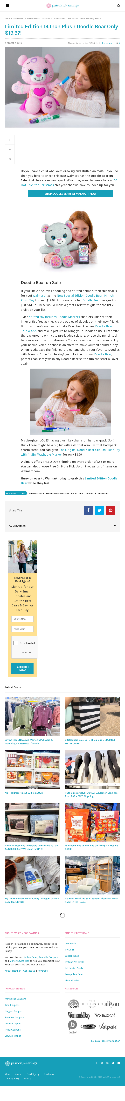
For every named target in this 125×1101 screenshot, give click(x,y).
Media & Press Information (105, 1040)
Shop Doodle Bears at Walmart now (70, 193)
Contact (18, 1074)
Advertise (43, 970)
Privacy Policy (13, 1078)
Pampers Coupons (14, 1017)
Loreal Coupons (13, 1023)
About (8, 1074)
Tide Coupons (12, 1005)
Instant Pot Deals (74, 961)
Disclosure (49, 1074)
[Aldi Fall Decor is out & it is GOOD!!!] (32, 769)
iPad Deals (70, 943)
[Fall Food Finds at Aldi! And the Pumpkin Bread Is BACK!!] (92, 822)
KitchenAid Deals (74, 968)
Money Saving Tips (19, 960)
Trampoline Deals (74, 974)
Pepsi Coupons (13, 1029)
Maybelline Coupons (15, 998)
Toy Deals (45, 18)
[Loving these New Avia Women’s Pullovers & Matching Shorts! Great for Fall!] (32, 716)
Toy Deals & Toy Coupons (97, 493)
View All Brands (13, 1035)
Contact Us (29, 970)
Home (7, 18)
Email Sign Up (33, 1074)
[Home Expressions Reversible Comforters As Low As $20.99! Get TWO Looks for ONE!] (32, 822)
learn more (107, 43)
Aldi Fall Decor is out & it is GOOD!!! (24, 792)
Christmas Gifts (36, 493)
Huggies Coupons (14, 1011)
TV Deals (69, 949)
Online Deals (18, 18)
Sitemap (27, 1078)
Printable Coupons (48, 957)
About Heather (13, 970)
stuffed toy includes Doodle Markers (54, 317)
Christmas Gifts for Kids (57, 493)
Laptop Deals (72, 955)
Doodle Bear (91, 300)
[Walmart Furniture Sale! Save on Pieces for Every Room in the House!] (92, 875)
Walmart (39, 295)
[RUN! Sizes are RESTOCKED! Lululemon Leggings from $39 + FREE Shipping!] (92, 769)
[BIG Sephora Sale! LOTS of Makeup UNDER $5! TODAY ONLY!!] (92, 716)
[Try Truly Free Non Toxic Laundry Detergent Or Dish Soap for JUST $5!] (32, 875)
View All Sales (72, 980)
